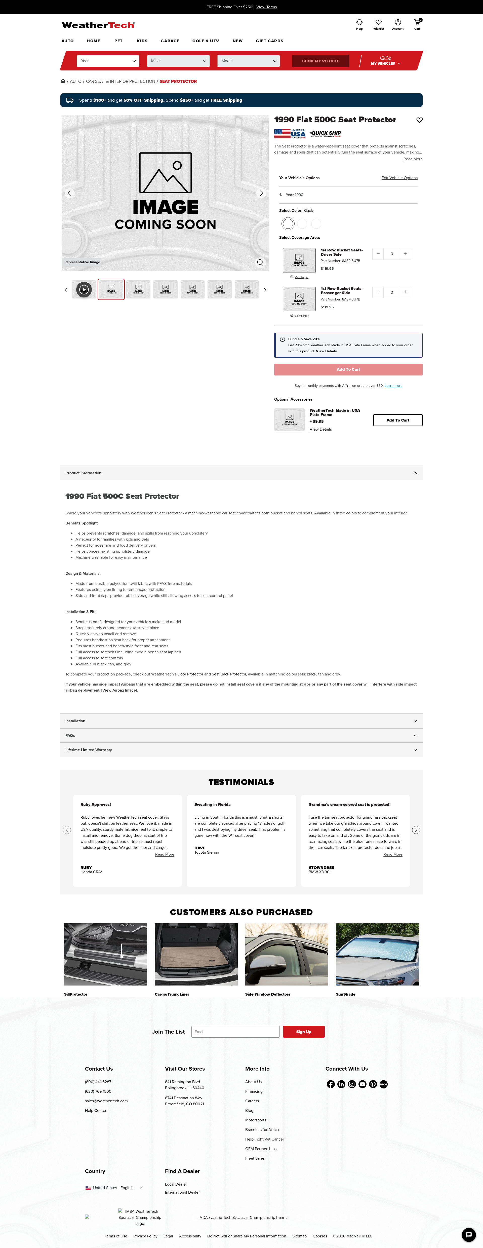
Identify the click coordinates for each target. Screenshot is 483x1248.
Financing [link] (254, 1091)
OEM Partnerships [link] (260, 1149)
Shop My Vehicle (320, 61)
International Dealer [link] (182, 1192)
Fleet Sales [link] (255, 1158)
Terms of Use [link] (116, 1236)
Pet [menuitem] (118, 41)
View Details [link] (321, 429)
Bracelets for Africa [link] (262, 1129)
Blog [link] (249, 1110)
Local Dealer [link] (176, 1184)
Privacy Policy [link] (145, 1236)
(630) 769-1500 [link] (98, 1091)
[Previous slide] (65, 289)
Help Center (95, 1110)
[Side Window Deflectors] (286, 954)
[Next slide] (264, 289)
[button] (378, 25)
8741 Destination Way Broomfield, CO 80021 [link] (184, 1101)
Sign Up (304, 1032)
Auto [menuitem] (68, 41)
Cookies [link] (320, 1236)
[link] (63, 81)
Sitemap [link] (299, 1236)
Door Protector (190, 674)
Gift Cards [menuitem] (270, 41)
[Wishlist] (420, 120)
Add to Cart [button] (398, 420)
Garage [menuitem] (170, 41)
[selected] (288, 224)
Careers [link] (252, 1101)
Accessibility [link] (190, 1236)
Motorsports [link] (255, 1120)
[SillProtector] (105, 954)
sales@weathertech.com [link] (106, 1101)
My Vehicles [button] (383, 63)
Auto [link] (76, 82)
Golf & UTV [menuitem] (205, 41)
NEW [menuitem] (238, 41)
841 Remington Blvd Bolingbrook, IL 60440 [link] (184, 1085)
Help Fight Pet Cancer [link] (264, 1139)
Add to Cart (348, 369)
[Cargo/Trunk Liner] (196, 954)
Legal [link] (168, 1236)
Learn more (394, 385)
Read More (413, 159)
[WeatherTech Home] (98, 25)
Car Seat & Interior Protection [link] (120, 82)
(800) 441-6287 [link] (98, 1082)
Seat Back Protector (229, 674)
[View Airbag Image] (119, 690)
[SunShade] (377, 954)
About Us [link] (253, 1082)
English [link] (127, 1188)
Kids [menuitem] (142, 41)
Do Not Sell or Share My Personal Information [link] (246, 1236)
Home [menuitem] (93, 41)
